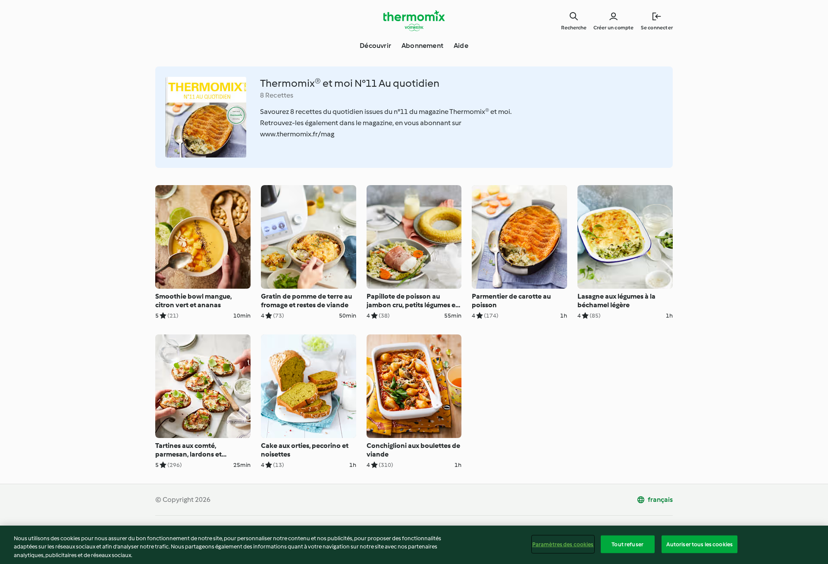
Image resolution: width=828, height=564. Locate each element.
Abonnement (422, 45)
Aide (461, 45)
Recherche (573, 28)
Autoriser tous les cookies (699, 544)
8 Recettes (276, 95)
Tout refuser (627, 544)
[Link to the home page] (414, 20)
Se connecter (657, 28)
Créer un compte (613, 28)
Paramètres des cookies (563, 544)
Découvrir (375, 45)
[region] (414, 545)
